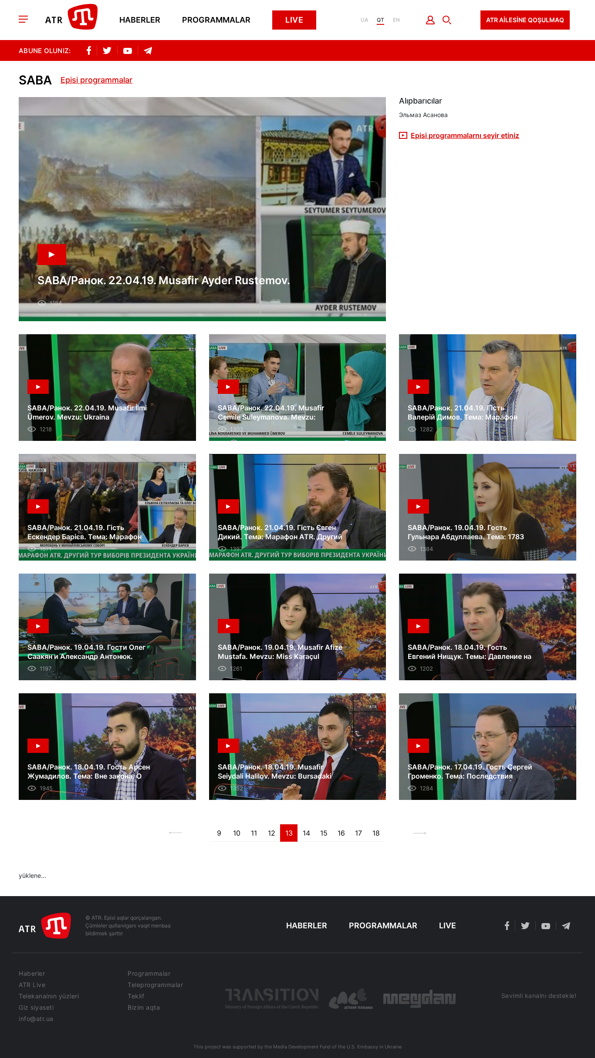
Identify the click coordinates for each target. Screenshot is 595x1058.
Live (294, 19)
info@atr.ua (36, 1019)
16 (341, 833)
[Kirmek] (430, 20)
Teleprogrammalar (155, 985)
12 (271, 833)
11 (254, 833)
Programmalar (216, 20)
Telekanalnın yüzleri (49, 996)
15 (324, 833)
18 (376, 833)
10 (236, 833)
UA (364, 20)
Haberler (139, 20)
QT (380, 20)
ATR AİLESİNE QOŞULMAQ (525, 20)
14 (306, 833)
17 (358, 833)
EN (396, 20)
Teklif (136, 996)
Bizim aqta (144, 1007)
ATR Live (32, 985)
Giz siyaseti (36, 1007)
